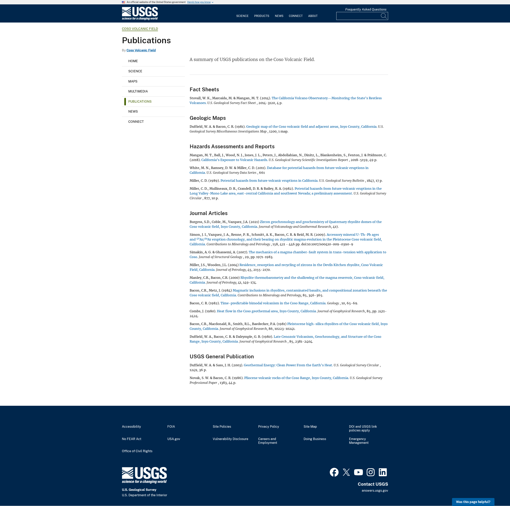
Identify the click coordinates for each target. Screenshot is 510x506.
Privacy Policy (268, 426)
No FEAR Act (131, 439)
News (279, 16)
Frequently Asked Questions (365, 9)
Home (133, 61)
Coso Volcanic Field (140, 29)
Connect (296, 16)
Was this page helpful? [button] (473, 502)
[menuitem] (242, 13)
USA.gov (173, 439)
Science (242, 16)
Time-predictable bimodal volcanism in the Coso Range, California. (273, 303)
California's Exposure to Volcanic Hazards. (234, 160)
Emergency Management (359, 441)
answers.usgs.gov (375, 490)
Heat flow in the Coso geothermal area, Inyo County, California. (267, 311)
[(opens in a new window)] (334, 472)
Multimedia (138, 91)
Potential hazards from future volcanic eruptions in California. (269, 181)
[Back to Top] (495, 491)
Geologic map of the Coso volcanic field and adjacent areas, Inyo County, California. (311, 127)
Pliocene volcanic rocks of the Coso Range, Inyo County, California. (296, 378)
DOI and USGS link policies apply (363, 428)
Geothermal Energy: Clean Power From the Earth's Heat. (288, 365)
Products (261, 16)
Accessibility (131, 426)
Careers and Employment (267, 441)
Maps (132, 81)
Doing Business (315, 439)
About (313, 16)
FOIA (171, 426)
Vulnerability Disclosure (230, 439)
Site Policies (222, 426)
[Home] (140, 19)
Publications (140, 101)
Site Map (310, 426)
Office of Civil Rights (137, 451)
